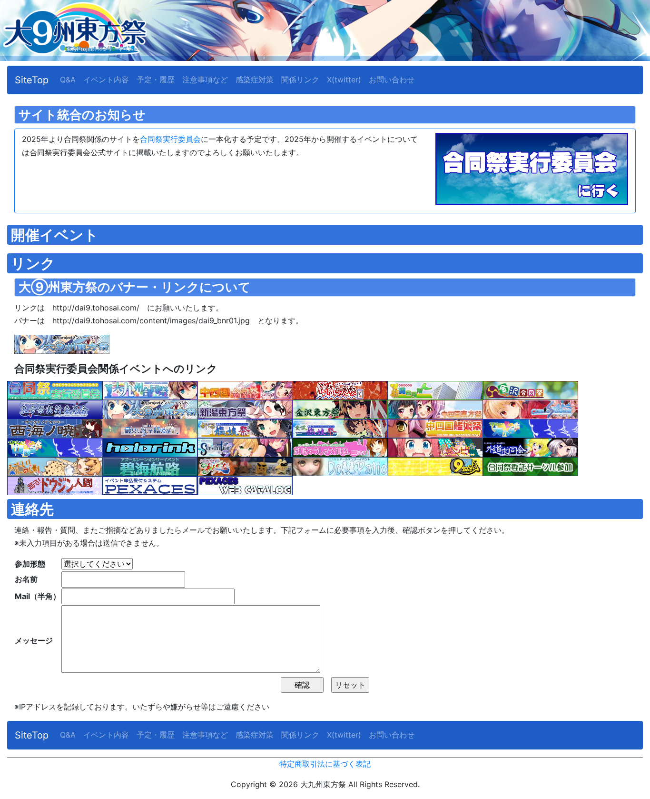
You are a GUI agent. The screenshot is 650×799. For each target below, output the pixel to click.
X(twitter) (344, 79)
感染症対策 (255, 79)
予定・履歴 (156, 79)
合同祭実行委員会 (170, 139)
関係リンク (300, 79)
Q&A (68, 79)
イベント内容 (106, 79)
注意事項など (205, 79)
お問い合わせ (391, 79)
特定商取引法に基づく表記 (325, 764)
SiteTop (32, 80)
